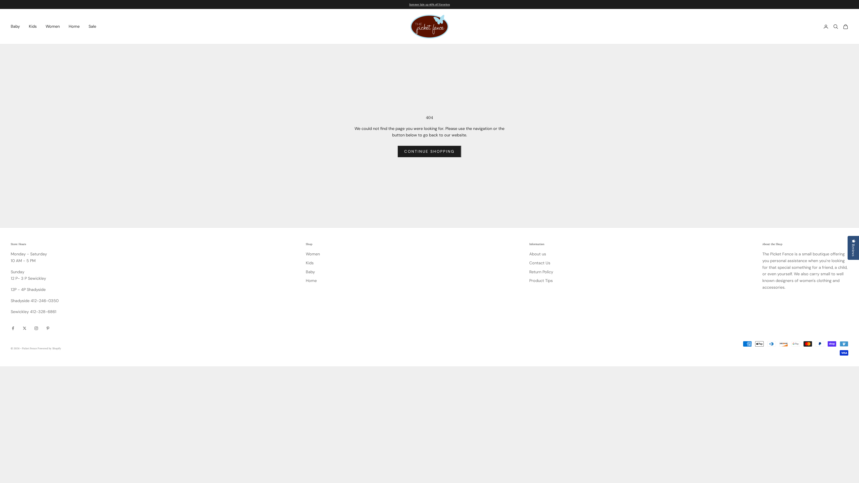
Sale (92, 26)
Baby (15, 26)
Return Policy (541, 272)
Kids (33, 26)
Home (74, 26)
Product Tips (541, 280)
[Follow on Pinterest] (48, 328)
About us (537, 254)
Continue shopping (429, 151)
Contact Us (539, 263)
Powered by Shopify (49, 348)
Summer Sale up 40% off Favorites (429, 4)
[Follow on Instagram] (36, 328)
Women (53, 26)
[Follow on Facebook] (13, 328)
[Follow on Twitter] (24, 328)
